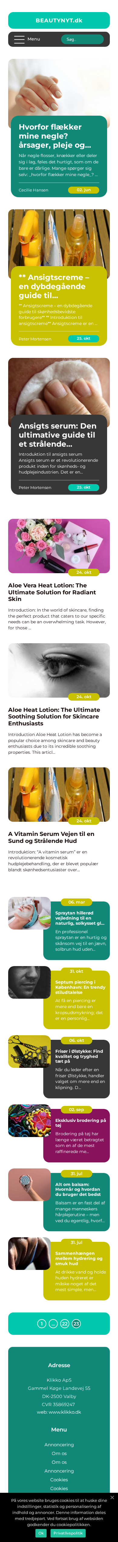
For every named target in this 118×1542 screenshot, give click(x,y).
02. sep (76, 1109)
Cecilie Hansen (33, 190)
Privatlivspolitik (68, 1533)
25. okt (83, 338)
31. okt (76, 971)
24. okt (84, 572)
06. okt (76, 1040)
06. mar (76, 902)
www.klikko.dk (65, 1412)
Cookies (59, 1480)
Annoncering (59, 1444)
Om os (59, 1453)
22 (64, 1324)
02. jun (84, 189)
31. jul (76, 1173)
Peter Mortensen (35, 338)
